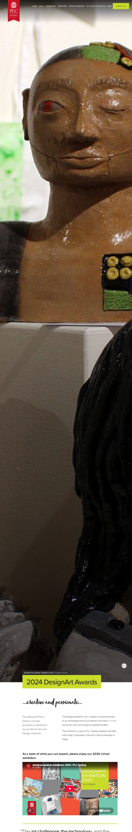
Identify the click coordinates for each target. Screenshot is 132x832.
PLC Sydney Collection (95, 6)
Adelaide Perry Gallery (32, 673)
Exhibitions (51, 6)
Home (34, 6)
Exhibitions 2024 (47, 673)
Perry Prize (62, 6)
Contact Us (121, 6)
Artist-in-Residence (76, 6)
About (41, 6)
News (109, 6)
